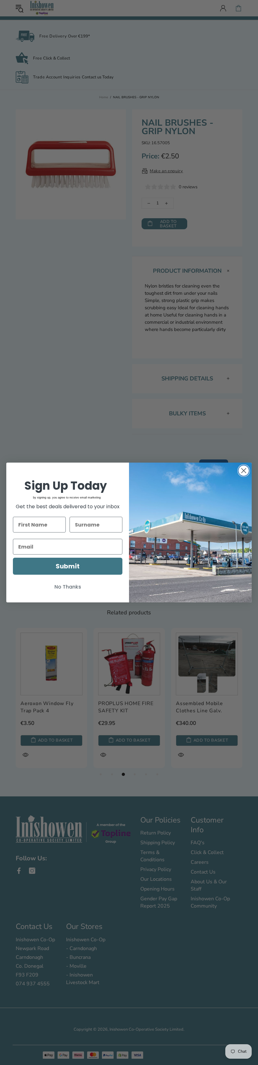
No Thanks (67, 586)
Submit (68, 566)
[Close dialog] (243, 470)
